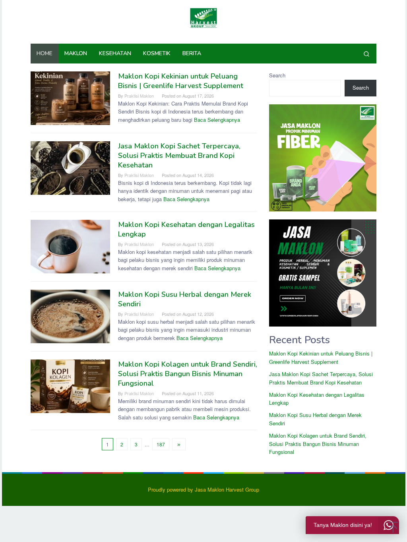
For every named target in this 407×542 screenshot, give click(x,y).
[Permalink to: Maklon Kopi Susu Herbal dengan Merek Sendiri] (70, 315)
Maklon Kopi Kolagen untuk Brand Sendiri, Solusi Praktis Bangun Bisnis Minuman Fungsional (187, 373)
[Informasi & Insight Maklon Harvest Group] (203, 17)
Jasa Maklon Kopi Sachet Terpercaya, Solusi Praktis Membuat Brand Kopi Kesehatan (179, 155)
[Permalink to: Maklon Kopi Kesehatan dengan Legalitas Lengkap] (70, 246)
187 (161, 444)
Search (277, 75)
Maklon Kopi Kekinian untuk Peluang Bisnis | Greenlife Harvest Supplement (180, 80)
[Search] (366, 53)
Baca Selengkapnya (217, 119)
